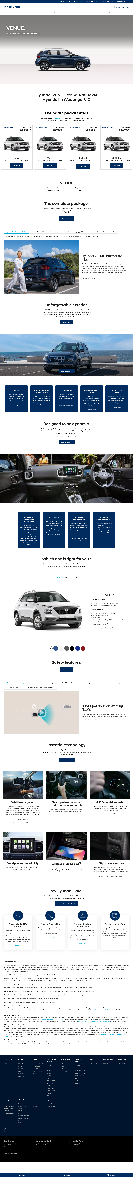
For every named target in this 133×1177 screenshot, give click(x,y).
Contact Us (35, 1104)
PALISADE (35, 1074)
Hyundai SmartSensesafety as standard (102, 232)
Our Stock (64, 13)
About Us (35, 1106)
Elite (75, 577)
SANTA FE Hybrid (37, 1071)
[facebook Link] (128, 2)
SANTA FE (49, 1073)
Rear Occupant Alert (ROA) (115, 683)
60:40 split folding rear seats (72, 236)
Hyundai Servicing (23, 1115)
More (127, 13)
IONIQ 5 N (21, 1076)
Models (53, 13)
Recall (20, 1110)
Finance (89, 13)
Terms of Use (50, 1104)
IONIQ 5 (20, 1071)
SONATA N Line (79, 1075)
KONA (48, 1068)
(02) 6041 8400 (11, 1144)
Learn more (18, 945)
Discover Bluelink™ (38, 232)
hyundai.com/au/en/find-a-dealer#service (51, 1019)
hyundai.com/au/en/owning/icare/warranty (103, 1010)
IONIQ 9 (20, 1074)
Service (108, 13)
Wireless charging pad (76, 232)
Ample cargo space (92, 236)
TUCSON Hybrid (37, 1069)
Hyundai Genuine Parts (23, 1121)
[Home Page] (12, 7)
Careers (34, 1109)
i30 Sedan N (64, 1069)
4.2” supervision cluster (56, 232)
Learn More (16, 165)
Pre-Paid (21, 1113)
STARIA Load (93, 1063)
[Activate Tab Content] (50, 648)
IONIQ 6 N (106, 1063)
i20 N (62, 1063)
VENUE (58, 577)
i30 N (62, 1066)
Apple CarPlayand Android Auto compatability (24, 236)
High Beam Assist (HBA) (95, 683)
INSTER (20, 1063)
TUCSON (49, 1070)
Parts (118, 13)
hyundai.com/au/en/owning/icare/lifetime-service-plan (94, 1021)
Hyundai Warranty (23, 1118)
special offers (59, 118)
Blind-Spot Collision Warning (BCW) (17, 683)
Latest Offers (77, 13)
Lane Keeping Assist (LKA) (14, 687)
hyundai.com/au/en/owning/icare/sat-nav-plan (84, 1043)
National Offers (122, 1063)
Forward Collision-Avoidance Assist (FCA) (70, 683)
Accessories (21, 1125)
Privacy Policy (51, 1106)
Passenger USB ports (52, 236)
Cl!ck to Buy (7, 1063)
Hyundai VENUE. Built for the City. (16, 232)
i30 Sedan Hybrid (37, 1063)
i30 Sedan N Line (80, 1073)
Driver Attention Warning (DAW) (43, 683)
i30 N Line (78, 1065)
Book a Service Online (22, 1107)
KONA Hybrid (36, 1066)
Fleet (99, 13)
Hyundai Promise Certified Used (9, 1107)
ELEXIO (20, 1069)
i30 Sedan (78, 1068)
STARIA (49, 1093)
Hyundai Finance (9, 1113)
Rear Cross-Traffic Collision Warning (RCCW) (40, 687)
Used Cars (7, 1104)
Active (67, 577)
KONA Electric (22, 1066)
